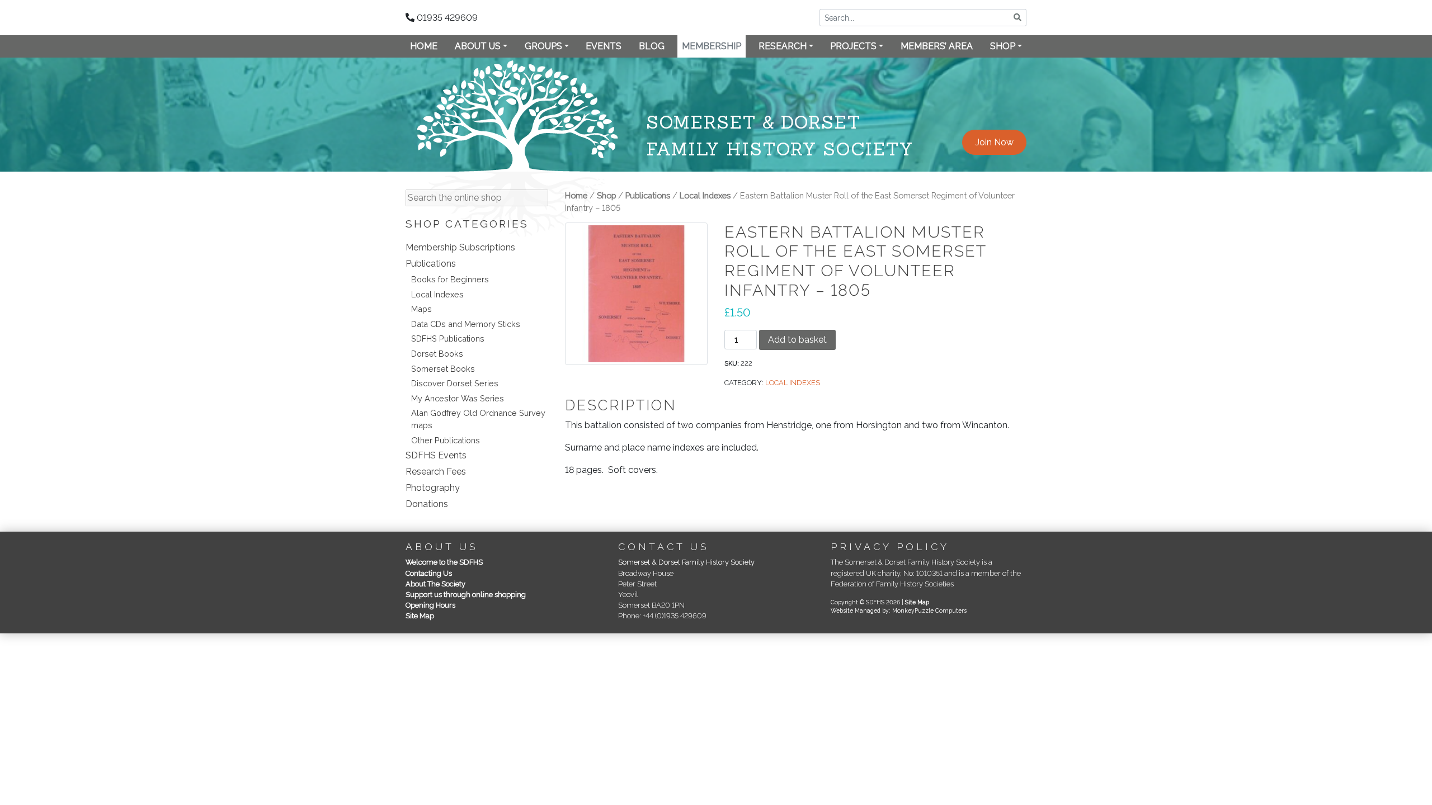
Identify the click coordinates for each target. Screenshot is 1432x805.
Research (783, 46)
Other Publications (445, 440)
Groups (543, 46)
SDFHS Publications (447, 338)
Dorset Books (437, 353)
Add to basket (797, 339)
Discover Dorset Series (454, 383)
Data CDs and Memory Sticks (465, 324)
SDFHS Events (436, 455)
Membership (711, 46)
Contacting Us (429, 573)
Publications (431, 263)
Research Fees (436, 471)
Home (423, 46)
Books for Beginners (450, 279)
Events (603, 46)
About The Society (435, 584)
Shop (1002, 46)
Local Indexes (437, 294)
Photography (433, 487)
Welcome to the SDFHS (444, 562)
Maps (421, 309)
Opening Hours (430, 605)
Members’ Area (937, 46)
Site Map (420, 616)
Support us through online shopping (466, 594)
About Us (478, 46)
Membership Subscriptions (460, 247)
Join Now (995, 142)
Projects (853, 46)
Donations (427, 504)
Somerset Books (443, 368)
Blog (652, 46)
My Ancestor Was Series (457, 398)
